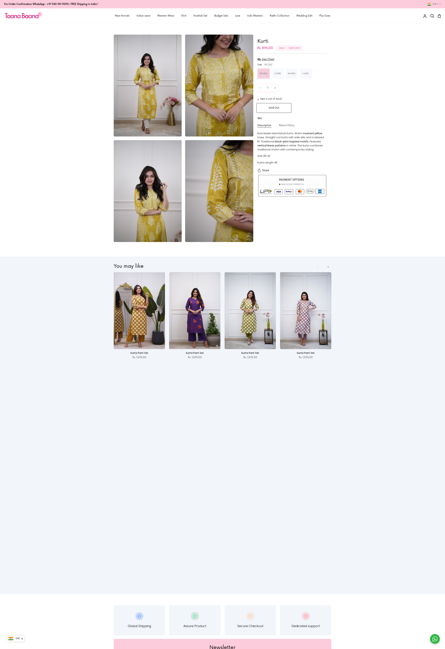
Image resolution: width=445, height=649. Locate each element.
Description (264, 125)
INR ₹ (435, 4)
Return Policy (286, 125)
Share (265, 170)
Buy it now (311, 108)
